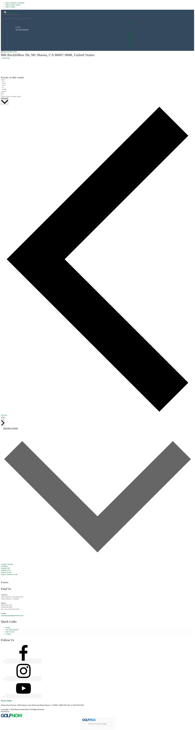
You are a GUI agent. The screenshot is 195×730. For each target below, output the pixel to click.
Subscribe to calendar (10, 428)
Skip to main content (12, 5)
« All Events (5, 58)
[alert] (2, 85)
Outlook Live (5, 570)
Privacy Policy (6, 701)
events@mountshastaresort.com (12, 615)
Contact (8, 634)
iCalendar (4, 566)
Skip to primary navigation (14, 3)
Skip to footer (10, 7)
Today (3, 417)
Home (7, 627)
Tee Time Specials (11, 630)
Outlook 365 (5, 568)
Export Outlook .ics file (9, 574)
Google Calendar (7, 564)
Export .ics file (6, 572)
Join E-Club (9, 632)
